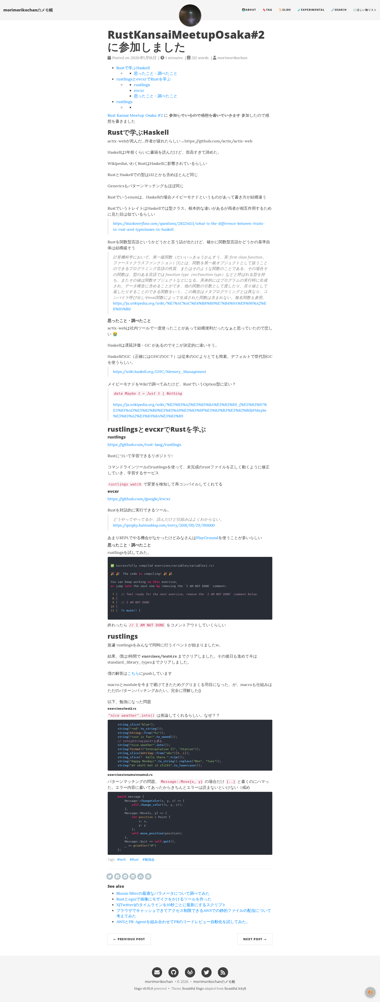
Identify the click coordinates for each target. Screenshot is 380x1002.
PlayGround (207, 537)
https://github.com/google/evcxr (139, 498)
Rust (135, 859)
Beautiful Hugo (193, 989)
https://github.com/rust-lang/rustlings (144, 444)
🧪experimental (311, 10)
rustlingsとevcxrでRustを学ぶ (143, 79)
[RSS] (223, 972)
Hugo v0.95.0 (143, 989)
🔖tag (267, 10)
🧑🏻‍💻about (249, 10)
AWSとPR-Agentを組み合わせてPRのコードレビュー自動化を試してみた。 (183, 921)
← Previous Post (129, 939)
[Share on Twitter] (109, 876)
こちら (133, 673)
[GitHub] (173, 972)
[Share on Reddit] (125, 876)
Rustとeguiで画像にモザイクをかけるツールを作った (164, 899)
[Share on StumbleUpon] (140, 876)
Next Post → (255, 939)
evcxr (139, 90)
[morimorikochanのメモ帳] (190, 15)
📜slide (285, 10)
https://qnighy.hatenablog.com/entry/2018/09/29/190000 (164, 525)
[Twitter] (206, 972)
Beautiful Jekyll (235, 989)
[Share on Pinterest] (148, 876)
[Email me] (157, 972)
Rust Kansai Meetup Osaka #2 (135, 115)
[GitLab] (190, 972)
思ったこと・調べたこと (155, 73)
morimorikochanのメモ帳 (28, 10)
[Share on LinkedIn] (133, 876)
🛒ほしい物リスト (365, 10)
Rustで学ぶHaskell (133, 67)
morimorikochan (159, 981)
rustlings (142, 84)
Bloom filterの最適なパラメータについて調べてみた (163, 893)
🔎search (339, 10)
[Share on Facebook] (117, 876)
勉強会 (150, 859)
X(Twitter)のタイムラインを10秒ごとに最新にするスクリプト (171, 904)
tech (122, 859)
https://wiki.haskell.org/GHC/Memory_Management (159, 371)
